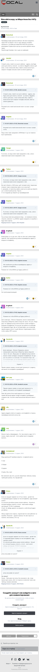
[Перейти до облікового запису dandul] (3, 59)
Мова (8, 663)
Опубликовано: (16, 37)
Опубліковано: (16, 60)
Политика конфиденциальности (22, 663)
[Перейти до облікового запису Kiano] (3, 492)
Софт (15, 28)
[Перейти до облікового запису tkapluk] (3, 118)
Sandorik (20, 384)
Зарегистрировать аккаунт (19, 613)
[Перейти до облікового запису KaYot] (3, 279)
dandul (20, 90)
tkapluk (20, 284)
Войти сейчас (19, 625)
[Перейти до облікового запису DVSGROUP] (3, 452)
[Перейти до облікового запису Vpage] (3, 149)
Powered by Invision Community (19, 669)
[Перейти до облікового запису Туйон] (3, 170)
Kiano (19, 532)
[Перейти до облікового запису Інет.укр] (3, 378)
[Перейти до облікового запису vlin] (3, 408)
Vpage (20, 176)
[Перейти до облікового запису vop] (3, 429)
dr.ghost (20, 260)
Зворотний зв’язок (19, 665)
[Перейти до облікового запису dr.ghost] (3, 232)
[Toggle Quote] (4, 90)
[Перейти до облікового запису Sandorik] (3, 340)
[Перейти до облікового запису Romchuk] (3, 36)
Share (9, 636)
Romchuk (6, 26)
